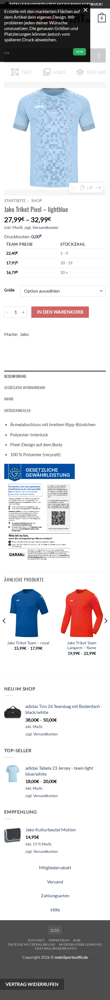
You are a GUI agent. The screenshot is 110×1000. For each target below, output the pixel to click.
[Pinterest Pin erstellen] (50, 342)
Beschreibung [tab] (15, 376)
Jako (24, 334)
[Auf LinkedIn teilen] (60, 342)
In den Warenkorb (60, 311)
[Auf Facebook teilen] (19, 342)
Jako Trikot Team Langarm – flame (81, 645)
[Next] (105, 632)
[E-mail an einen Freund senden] (40, 342)
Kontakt (36, 940)
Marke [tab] (9, 399)
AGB (77, 940)
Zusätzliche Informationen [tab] (24, 387)
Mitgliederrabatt (55, 867)
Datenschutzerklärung (32, 944)
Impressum (59, 940)
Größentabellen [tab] (17, 410)
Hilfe (55, 909)
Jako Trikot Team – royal (28, 643)
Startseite (15, 200)
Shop (36, 200)
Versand (55, 881)
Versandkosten (45, 227)
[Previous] (4, 632)
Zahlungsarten (55, 895)
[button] (102, 18)
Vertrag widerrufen (55, 948)
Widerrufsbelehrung (80, 944)
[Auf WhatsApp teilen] (9, 342)
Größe (9, 290)
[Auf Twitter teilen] (29, 342)
